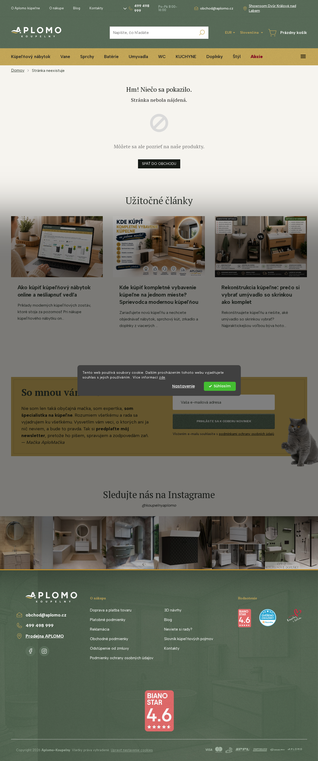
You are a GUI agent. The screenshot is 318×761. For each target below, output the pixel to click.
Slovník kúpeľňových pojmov (188, 639)
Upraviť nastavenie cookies (132, 750)
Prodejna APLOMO (45, 636)
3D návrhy (172, 610)
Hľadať (202, 32)
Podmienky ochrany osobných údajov (121, 658)
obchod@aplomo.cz (46, 614)
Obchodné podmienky (109, 639)
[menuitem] (30, 56)
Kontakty (96, 8)
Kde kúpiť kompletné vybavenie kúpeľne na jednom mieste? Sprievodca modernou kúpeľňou (158, 294)
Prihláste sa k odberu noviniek (224, 421)
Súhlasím (222, 386)
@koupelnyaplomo (159, 505)
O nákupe (56, 8)
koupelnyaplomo (44, 650)
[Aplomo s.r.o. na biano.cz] (159, 710)
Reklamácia (99, 629)
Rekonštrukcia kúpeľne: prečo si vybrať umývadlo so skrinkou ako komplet (260, 294)
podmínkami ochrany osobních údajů (246, 434)
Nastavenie (183, 386)
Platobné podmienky (107, 619)
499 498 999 (40, 625)
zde (162, 377)
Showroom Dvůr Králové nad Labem (272, 8)
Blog (76, 8)
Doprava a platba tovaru (110, 610)
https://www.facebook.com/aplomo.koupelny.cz (30, 650)
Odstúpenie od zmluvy (109, 648)
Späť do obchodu (159, 164)
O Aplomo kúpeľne (25, 8)
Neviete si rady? (178, 629)
